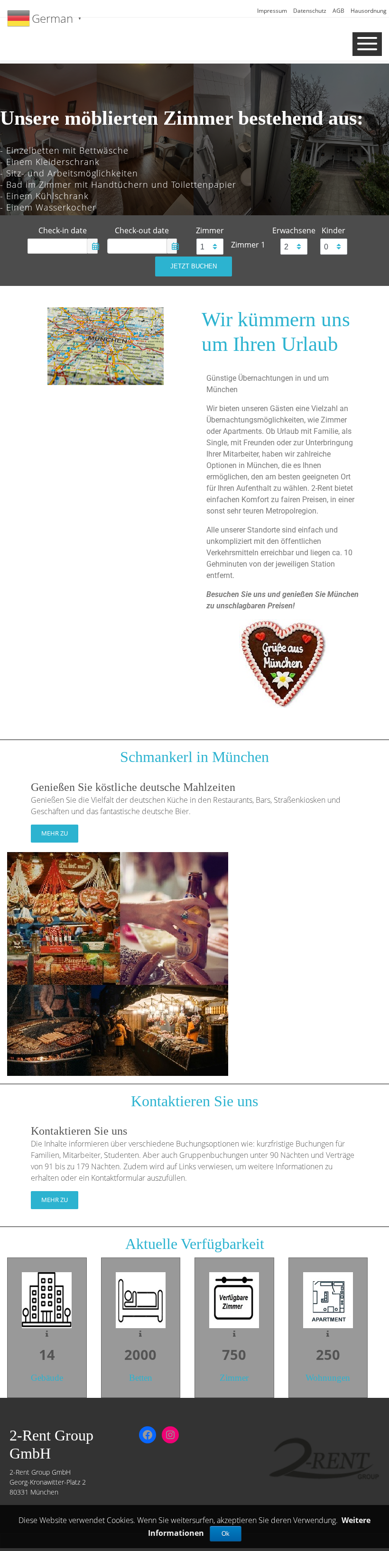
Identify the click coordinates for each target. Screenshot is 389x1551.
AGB (338, 11)
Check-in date (62, 230)
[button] (14, 145)
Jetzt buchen (193, 266)
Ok (226, 1533)
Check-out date (142, 230)
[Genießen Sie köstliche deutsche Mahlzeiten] (117, 963)
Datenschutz (309, 11)
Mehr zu (54, 833)
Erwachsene (293, 230)
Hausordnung (369, 11)
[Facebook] (147, 1434)
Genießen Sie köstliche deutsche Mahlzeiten (133, 787)
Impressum (272, 11)
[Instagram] (170, 1434)
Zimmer (210, 230)
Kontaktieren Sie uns (79, 1131)
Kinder (333, 230)
